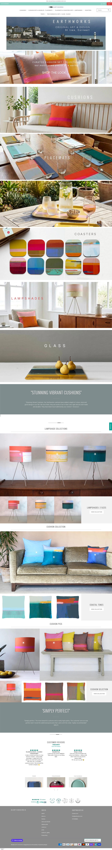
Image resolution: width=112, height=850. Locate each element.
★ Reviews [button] (110, 426)
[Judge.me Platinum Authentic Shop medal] (52, 800)
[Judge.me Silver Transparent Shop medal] (65, 800)
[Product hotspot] (20, 454)
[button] (24, 10)
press (43, 829)
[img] (56, 745)
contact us (44, 827)
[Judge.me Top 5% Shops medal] (77, 800)
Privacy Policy (44, 835)
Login (104, 3)
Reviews (43, 819)
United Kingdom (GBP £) (91, 840)
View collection (96, 512)
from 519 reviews (56, 746)
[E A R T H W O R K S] (56, 7)
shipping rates (45, 824)
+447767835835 (5, 3)
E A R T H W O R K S (18, 844)
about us (43, 816)
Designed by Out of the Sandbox (30, 844)
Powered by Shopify (42, 844)
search (43, 813)
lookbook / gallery (46, 832)
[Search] (108, 10)
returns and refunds (46, 821)
